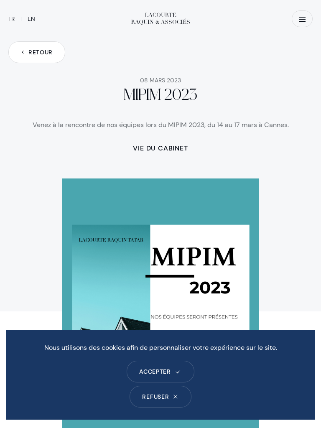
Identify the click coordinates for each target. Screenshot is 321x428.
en (31, 19)
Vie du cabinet (160, 148)
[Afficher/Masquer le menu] (302, 18)
